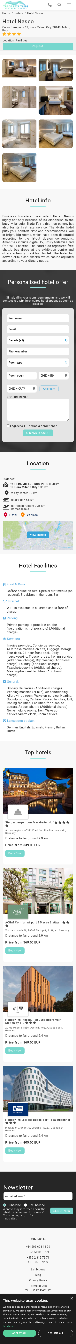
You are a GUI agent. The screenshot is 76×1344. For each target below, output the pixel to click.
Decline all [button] (56, 1333)
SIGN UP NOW (61, 1210)
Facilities (21, 40)
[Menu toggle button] (69, 5)
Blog (38, 1274)
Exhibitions (38, 1269)
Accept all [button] (19, 1333)
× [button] (71, 1298)
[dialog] (38, 1319)
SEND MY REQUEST (38, 432)
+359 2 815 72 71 (38, 1257)
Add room (49, 388)
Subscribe (14, 1205)
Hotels (19, 13)
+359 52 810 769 (38, 1252)
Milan (65, 27)
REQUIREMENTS (17, 397)
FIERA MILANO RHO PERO (31, 484)
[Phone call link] (49, 5)
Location (8, 40)
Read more (9, 1326)
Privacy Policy (38, 1280)
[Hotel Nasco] (19, 70)
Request (37, 46)
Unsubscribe (37, 1205)
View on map (38, 534)
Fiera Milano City (26, 487)
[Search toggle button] (59, 5)
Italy (5, 30)
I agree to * (33, 426)
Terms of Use (38, 1285)
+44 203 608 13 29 (38, 1246)
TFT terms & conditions (40, 426)
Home (6, 13)
